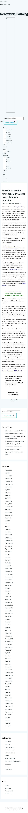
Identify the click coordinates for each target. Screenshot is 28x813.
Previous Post (14, 400)
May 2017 (7, 658)
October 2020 (8, 546)
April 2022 (7, 495)
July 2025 (7, 473)
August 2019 (8, 585)
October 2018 (8, 610)
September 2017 (9, 647)
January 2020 (8, 571)
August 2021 (8, 518)
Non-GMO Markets (5, 176)
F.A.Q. (9, 151)
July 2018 (7, 619)
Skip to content (3, 1)
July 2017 (7, 653)
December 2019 (9, 574)
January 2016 (8, 700)
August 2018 (8, 616)
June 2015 (7, 720)
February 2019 (8, 599)
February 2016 (8, 698)
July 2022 (7, 490)
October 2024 (8, 475)
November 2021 (9, 509)
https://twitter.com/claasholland (11, 248)
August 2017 (8, 650)
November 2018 (9, 608)
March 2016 (8, 695)
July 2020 (7, 554)
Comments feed (9, 791)
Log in (6, 785)
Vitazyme (9, 142)
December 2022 (9, 481)
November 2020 (9, 543)
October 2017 (8, 644)
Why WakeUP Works (5, 147)
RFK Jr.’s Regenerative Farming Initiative (15, 430)
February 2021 (8, 534)
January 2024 (8, 478)
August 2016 (8, 684)
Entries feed (8, 788)
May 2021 (7, 526)
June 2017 (7, 655)
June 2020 (7, 557)
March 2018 (8, 630)
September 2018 (9, 613)
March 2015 (8, 726)
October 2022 (8, 487)
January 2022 (8, 504)
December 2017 (9, 639)
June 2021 (7, 523)
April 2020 (7, 563)
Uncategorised (8, 767)
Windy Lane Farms (19, 207)
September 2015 (9, 712)
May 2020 (7, 560)
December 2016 (9, 672)
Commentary (8, 741)
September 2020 (9, 549)
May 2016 (7, 689)
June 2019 (7, 591)
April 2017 (7, 661)
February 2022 (8, 501)
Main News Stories (7, 203)
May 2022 (7, 492)
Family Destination (9, 747)
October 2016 (8, 678)
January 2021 (8, 537)
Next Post (14, 402)
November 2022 (9, 484)
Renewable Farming (5, 4)
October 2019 (8, 579)
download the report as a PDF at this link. (12, 371)
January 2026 (8, 470)
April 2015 (7, 723)
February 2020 (8, 568)
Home (4, 125)
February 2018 (8, 633)
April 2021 (7, 529)
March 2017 (8, 664)
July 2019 (7, 588)
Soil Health (8, 764)
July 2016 (7, 686)
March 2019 (8, 596)
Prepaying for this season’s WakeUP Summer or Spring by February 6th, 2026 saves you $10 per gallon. (15, 436)
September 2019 (9, 582)
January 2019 (8, 602)
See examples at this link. (15, 269)
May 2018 (7, 624)
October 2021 (8, 512)
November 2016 (9, 675)
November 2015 (9, 706)
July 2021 (7, 520)
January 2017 (8, 669)
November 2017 (9, 641)
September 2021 (9, 515)
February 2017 (8, 667)
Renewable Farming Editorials (12, 761)
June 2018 (7, 622)
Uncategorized (8, 769)
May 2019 (7, 594)
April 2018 (7, 627)
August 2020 (8, 551)
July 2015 (7, 717)
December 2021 (9, 506)
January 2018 (8, 636)
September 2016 (9, 681)
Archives (5, 181)
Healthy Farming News (11, 750)
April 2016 (7, 692)
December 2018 (9, 605)
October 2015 (8, 709)
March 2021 (8, 532)
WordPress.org (8, 793)
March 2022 (8, 498)
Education (7, 744)
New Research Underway (8, 160)
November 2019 (9, 577)
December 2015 (9, 703)
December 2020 (9, 540)
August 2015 (8, 714)
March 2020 (8, 565)
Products (5, 128)
